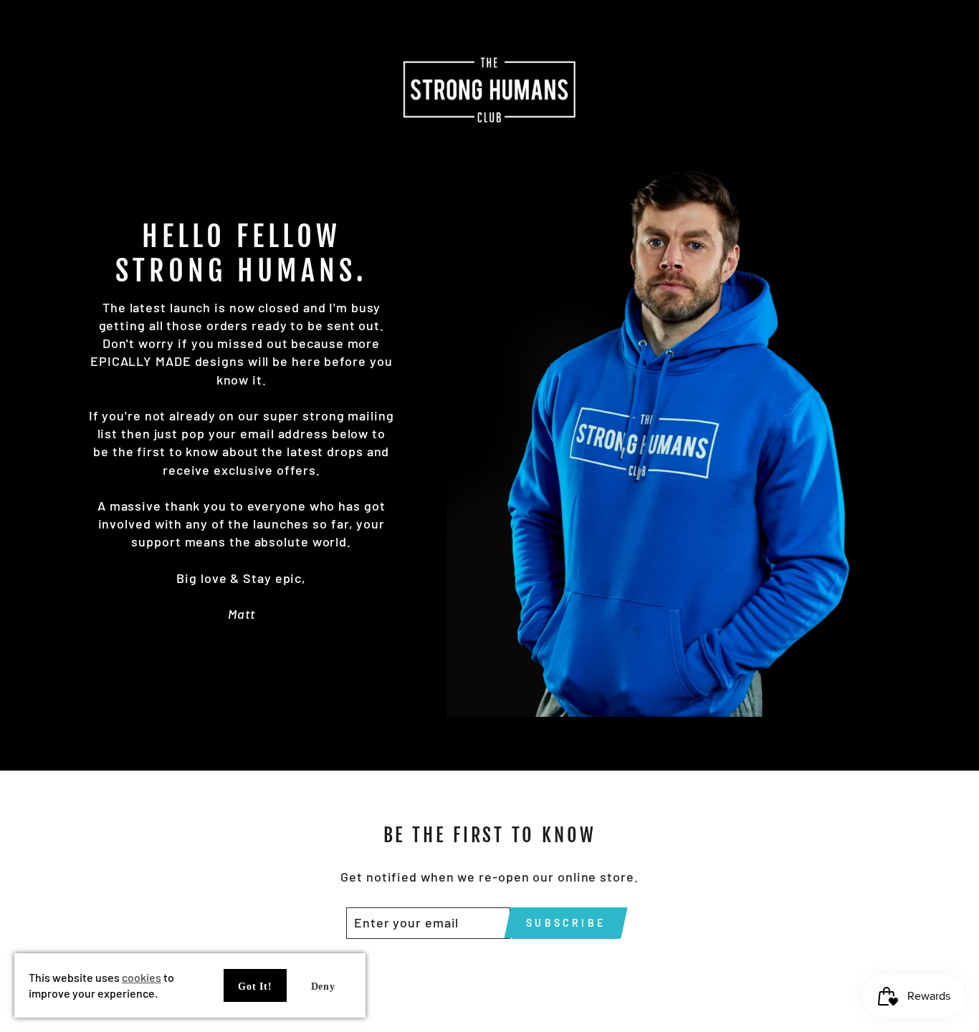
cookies (141, 977)
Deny (323, 986)
